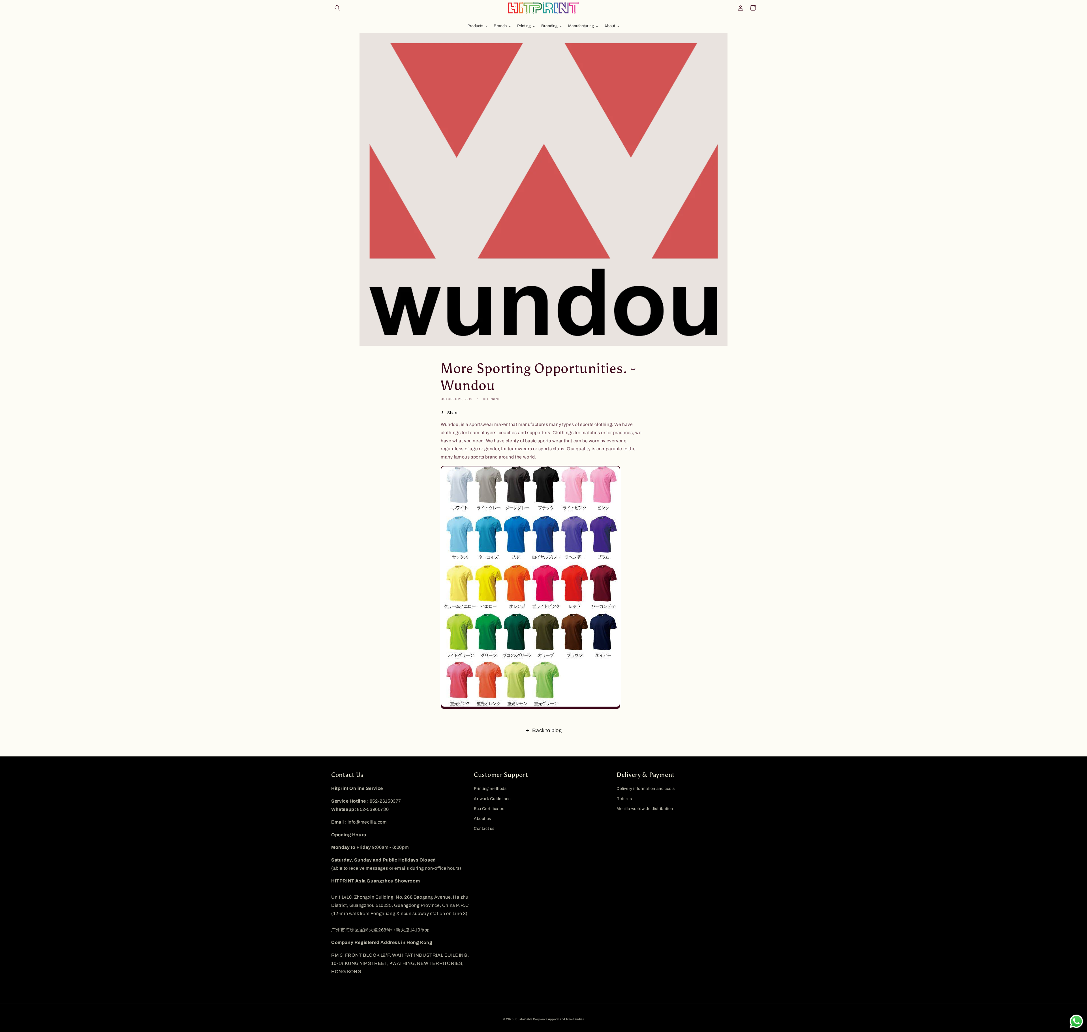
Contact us (484, 828)
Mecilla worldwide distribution (645, 809)
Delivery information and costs (646, 788)
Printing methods (490, 788)
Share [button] (453, 413)
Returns (624, 799)
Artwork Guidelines (492, 799)
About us (482, 818)
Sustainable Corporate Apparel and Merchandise (549, 1019)
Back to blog (547, 730)
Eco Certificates (489, 809)
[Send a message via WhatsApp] (1076, 1021)
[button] (337, 8)
